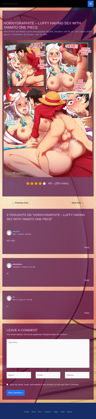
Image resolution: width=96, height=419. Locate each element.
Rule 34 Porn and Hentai (14, 31)
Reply (86, 247)
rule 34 (67, 31)
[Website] (77, 375)
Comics (47, 412)
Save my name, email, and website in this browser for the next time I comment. (44, 384)
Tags (56, 412)
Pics (40, 412)
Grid (33, 412)
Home (26, 412)
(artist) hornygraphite (36, 31)
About (69, 412)
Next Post (78, 203)
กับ (14, 297)
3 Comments (16, 34)
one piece (58, 31)
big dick (49, 31)
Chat (62, 412)
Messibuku (17, 264)
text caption (80, 31)
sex (72, 31)
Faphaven (10, 3)
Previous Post (20, 203)
